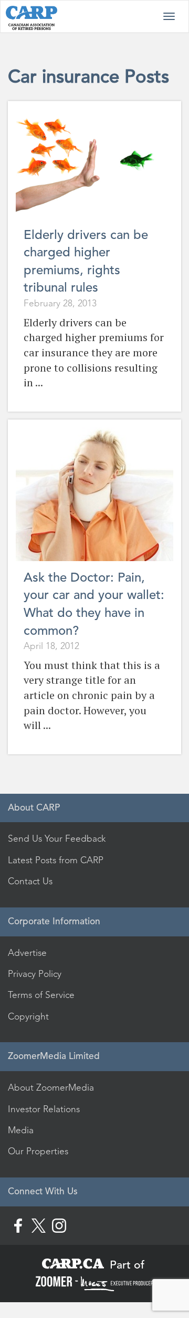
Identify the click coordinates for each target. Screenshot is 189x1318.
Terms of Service (41, 995)
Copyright (28, 1016)
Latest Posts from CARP (55, 860)
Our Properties (38, 1151)
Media (21, 1130)
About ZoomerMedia (51, 1087)
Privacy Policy (34, 973)
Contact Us (30, 881)
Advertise (27, 952)
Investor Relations (44, 1109)
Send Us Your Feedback (57, 838)
